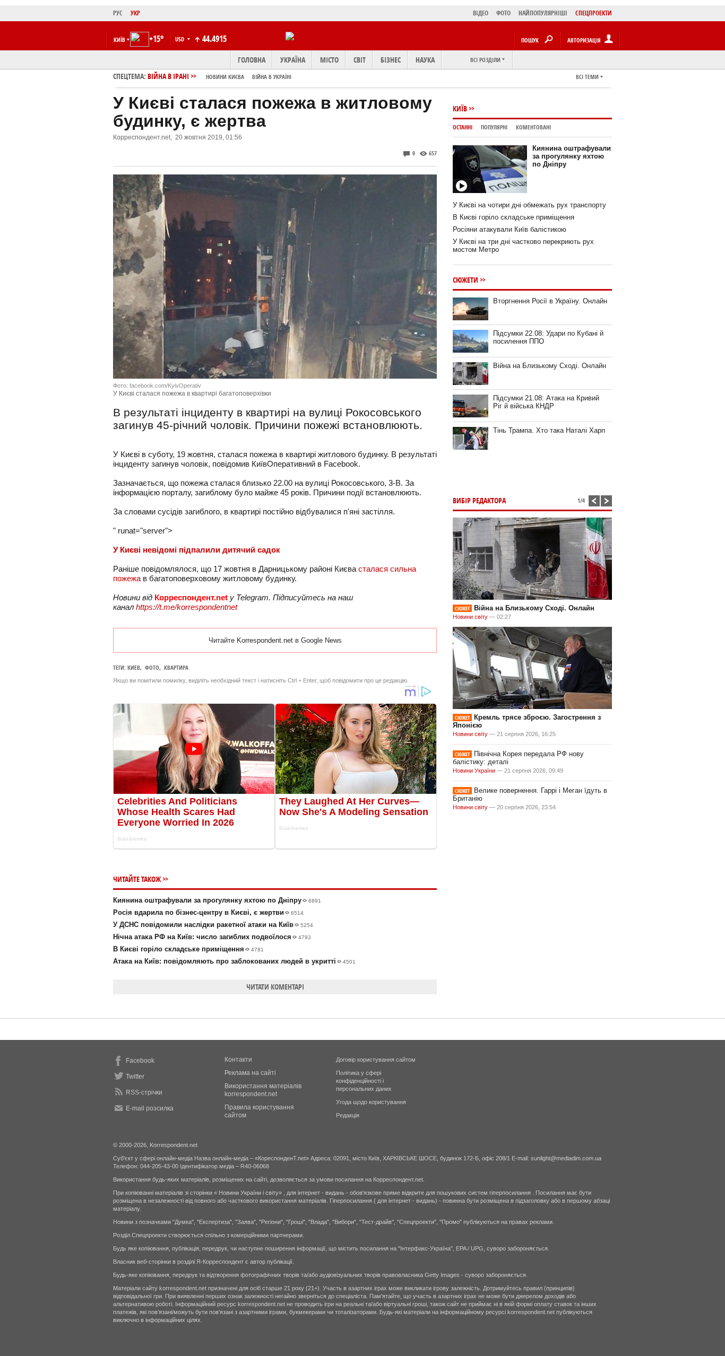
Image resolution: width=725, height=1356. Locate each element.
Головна (251, 60)
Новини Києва (225, 77)
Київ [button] (119, 39)
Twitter (135, 1076)
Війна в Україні (271, 77)
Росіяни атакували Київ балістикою (509, 229)
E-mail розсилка (150, 1108)
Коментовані (533, 127)
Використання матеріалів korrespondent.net (263, 1090)
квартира (176, 667)
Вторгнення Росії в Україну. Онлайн (550, 301)
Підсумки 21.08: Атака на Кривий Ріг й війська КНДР (546, 402)
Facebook (140, 1060)
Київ (460, 108)
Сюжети (465, 280)
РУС (118, 13)
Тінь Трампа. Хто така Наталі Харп (549, 430)
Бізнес (391, 60)
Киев (133, 667)
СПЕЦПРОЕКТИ (593, 13)
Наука (425, 60)
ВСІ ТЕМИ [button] (587, 77)
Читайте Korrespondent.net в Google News (275, 640)
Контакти (238, 1059)
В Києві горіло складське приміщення (188, 949)
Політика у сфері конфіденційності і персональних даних (364, 1081)
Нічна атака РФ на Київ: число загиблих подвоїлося (212, 937)
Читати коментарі (275, 987)
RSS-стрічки (144, 1092)
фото (152, 667)
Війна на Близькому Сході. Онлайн (549, 366)
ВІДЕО (480, 13)
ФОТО (503, 13)
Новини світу (470, 617)
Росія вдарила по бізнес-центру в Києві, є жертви (208, 912)
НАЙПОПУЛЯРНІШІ (543, 13)
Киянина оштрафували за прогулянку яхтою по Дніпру (217, 900)
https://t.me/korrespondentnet (186, 606)
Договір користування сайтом (376, 1059)
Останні (462, 127)
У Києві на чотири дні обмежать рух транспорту (529, 205)
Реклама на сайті (250, 1073)
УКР (135, 13)
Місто (329, 60)
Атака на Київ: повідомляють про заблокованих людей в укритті (234, 961)
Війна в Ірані (219, 76)
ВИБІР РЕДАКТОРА (479, 500)
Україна (292, 60)
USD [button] (180, 39)
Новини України (474, 770)
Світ (359, 60)
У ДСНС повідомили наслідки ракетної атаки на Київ (213, 925)
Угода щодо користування (371, 1102)
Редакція (347, 1115)
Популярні (494, 127)
